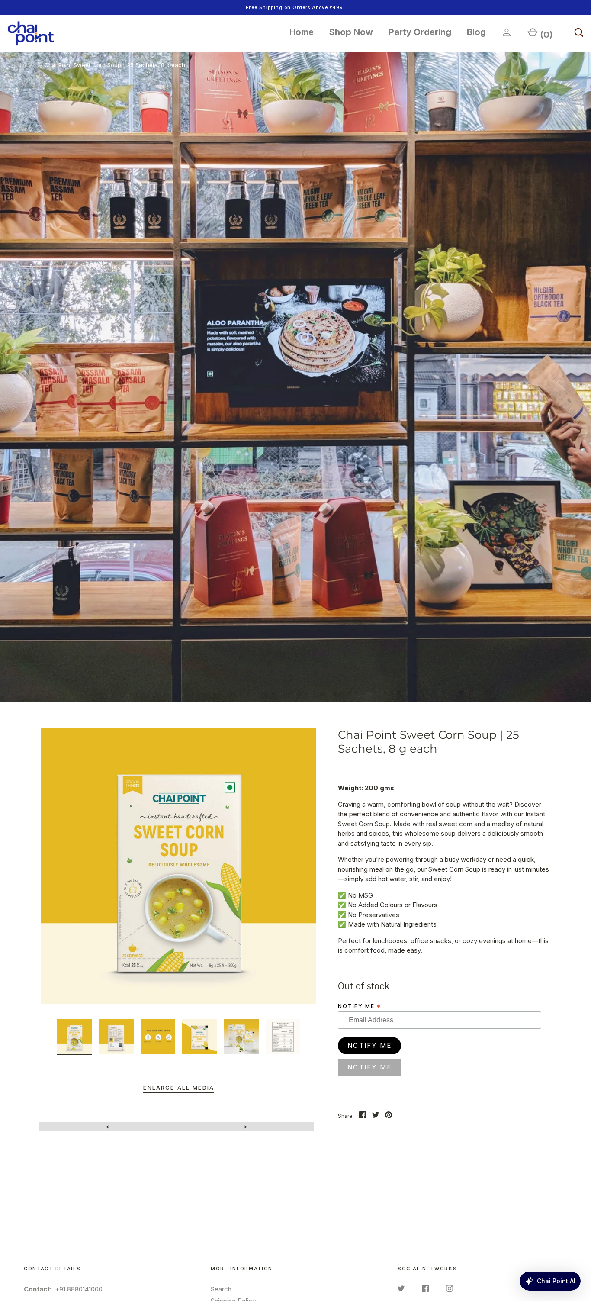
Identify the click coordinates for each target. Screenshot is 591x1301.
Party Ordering (420, 32)
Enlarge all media (178, 1087)
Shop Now (351, 32)
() (546, 34)
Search (221, 1289)
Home (301, 32)
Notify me (360, 1006)
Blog (476, 32)
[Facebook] (425, 1290)
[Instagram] (449, 1290)
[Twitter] (401, 1290)
